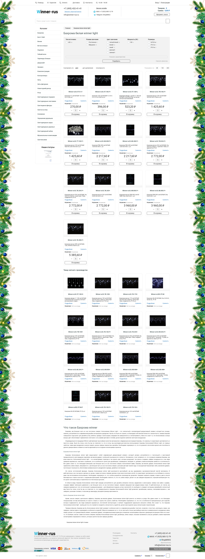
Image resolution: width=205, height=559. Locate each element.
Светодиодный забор (45, 131)
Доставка (76, 3)
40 (157, 68)
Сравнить (138, 555)
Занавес (40, 67)
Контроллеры (42, 75)
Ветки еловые (42, 46)
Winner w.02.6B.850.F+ (157, 190)
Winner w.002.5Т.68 (157, 294)
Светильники (42, 140)
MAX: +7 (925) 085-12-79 (104, 11)
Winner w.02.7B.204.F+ (75, 190)
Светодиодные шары (45, 122)
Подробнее (68, 101)
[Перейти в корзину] (155, 9)
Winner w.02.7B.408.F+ (75, 240)
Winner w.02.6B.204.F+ (75, 369)
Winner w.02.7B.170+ (130, 294)
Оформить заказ (162, 14)
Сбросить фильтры (162, 61)
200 (168, 68)
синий (112, 47)
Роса (39, 93)
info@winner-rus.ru (162, 545)
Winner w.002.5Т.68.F (75, 407)
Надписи (40, 50)
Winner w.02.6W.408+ (130, 369)
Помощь (41, 3)
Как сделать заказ (41, 556)
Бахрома (40, 33)
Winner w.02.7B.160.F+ (103, 332)
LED (70, 42)
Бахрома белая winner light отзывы (77, 522)
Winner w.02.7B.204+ (130, 332)
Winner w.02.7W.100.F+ (158, 92)
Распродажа (116, 533)
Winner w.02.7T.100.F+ (75, 141)
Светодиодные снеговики (46, 101)
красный (112, 50)
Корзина (147, 555)
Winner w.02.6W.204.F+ (158, 332)
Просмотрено (159, 555)
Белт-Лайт (41, 37)
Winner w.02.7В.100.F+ (103, 407)
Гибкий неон (41, 54)
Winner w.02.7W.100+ (75, 332)
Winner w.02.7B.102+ (130, 407)
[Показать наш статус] (48, 156)
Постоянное (93, 42)
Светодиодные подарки (46, 97)
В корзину (76, 114)
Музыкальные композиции (47, 135)
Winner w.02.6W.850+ (103, 369)
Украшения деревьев (45, 118)
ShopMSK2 (166, 540)
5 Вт (132, 42)
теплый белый (114, 42)
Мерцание (93, 45)
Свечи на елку (42, 110)
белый (112, 45)
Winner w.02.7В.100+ (103, 294)
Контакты (89, 3)
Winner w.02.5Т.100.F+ (103, 92)
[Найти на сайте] (168, 21)
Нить (39, 80)
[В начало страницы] (168, 555)
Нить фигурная (42, 84)
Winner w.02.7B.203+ (103, 190)
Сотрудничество (118, 535)
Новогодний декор (44, 88)
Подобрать (116, 61)
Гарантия (53, 3)
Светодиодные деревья (46, 127)
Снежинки (41, 114)
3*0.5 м (153, 45)
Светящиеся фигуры (44, 105)
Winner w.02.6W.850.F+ (130, 190)
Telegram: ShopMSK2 (103, 15)
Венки (39, 41)
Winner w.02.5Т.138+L (130, 92)
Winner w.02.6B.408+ (158, 369)
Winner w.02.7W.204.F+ (158, 141)
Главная (67, 28)
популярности (100, 68)
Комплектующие (43, 71)
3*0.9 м (153, 47)
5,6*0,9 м (154, 42)
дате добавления (88, 68)
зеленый (112, 52)
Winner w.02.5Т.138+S (75, 294)
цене (76, 68)
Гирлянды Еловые (43, 58)
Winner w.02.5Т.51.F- (76, 92)
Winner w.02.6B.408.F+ (130, 141)
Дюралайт (41, 63)
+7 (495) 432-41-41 (72, 8)
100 (162, 68)
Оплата (64, 3)
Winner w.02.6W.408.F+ (103, 141)
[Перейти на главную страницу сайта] (47, 11)
